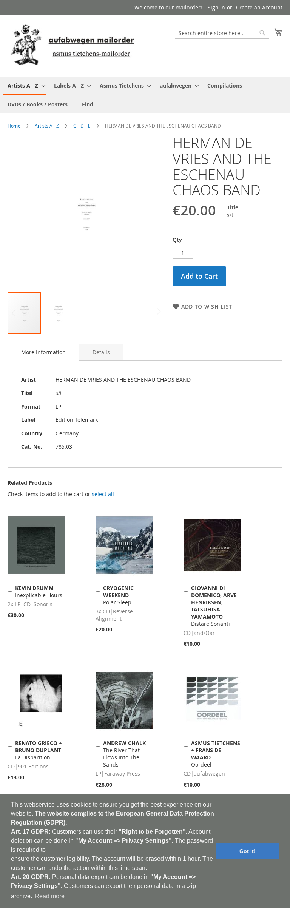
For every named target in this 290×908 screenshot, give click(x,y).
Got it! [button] (247, 851)
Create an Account (259, 7)
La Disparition (38, 750)
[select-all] (103, 494)
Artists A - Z (47, 126)
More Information (43, 352)
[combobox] (222, 33)
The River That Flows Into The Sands (124, 753)
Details (101, 352)
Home (14, 126)
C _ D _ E (82, 126)
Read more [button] (50, 896)
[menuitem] (24, 86)
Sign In (216, 7)
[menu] (145, 95)
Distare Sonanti (214, 605)
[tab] (43, 352)
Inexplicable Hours (38, 591)
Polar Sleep (118, 595)
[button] (58, 313)
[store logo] (72, 45)
